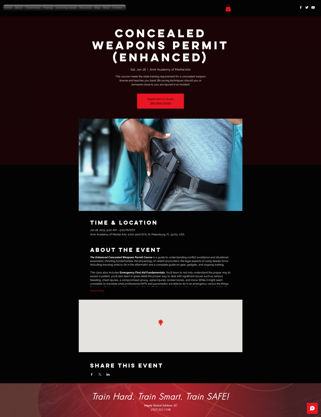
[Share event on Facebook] (91, 374)
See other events (160, 103)
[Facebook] (301, 7)
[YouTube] (313, 7)
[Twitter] (307, 7)
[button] (228, 8)
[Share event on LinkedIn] (108, 374)
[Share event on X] (99, 374)
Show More (97, 290)
